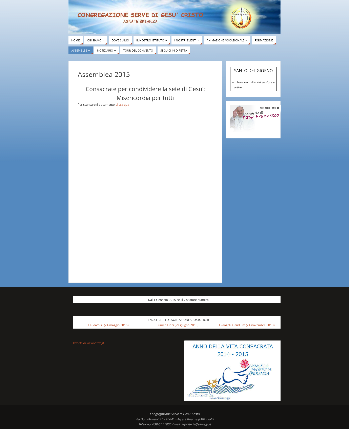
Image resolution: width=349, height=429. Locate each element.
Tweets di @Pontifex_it (88, 343)
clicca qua (122, 104)
